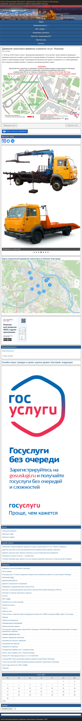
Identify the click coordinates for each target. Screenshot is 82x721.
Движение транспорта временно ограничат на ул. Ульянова (33, 48)
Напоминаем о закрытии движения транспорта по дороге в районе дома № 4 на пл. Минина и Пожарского (34, 546)
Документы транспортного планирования (14, 583)
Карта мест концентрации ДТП (41, 36)
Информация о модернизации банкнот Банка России (18, 587)
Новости (4, 608)
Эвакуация (5, 668)
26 (30, 695)
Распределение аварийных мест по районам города (18, 649)
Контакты (41, 44)
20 (41, 691)
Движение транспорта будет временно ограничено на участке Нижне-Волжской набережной (30, 553)
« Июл (4, 701)
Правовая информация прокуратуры (13, 637)
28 (52, 695)
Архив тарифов (7, 571)
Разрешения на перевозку (10, 646)
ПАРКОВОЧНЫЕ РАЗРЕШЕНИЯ (12, 623)
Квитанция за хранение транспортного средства (16, 593)
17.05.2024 (7, 51)
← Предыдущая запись (9, 125)
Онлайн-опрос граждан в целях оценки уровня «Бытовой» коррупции (37, 362)
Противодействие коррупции (11, 643)
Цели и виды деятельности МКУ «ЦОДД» (15, 665)
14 (52, 688)
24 (7, 695)
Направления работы (8, 605)
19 (30, 691)
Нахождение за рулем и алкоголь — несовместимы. (18, 556)
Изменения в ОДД (7, 534)
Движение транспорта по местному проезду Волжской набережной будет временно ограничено (31, 549)
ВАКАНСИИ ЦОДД (8, 577)
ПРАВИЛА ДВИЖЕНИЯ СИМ (11, 634)
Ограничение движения (9, 531)
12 (30, 688)
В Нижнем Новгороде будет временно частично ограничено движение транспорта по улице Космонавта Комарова (37, 559)
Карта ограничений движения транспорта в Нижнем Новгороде (31, 258)
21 (52, 691)
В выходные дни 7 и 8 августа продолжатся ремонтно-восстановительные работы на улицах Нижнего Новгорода (36, 574)
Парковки (5, 617)
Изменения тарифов (8, 537)
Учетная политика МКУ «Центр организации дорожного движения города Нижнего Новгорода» (30, 662)
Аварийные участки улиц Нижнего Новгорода (16, 568)
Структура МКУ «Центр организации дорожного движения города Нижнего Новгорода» (28, 659)
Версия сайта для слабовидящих (16, 131)
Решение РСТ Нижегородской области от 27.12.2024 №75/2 (20, 656)
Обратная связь (41, 40)
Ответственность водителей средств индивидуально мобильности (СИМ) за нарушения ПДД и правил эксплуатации (37, 614)
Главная (41, 22)
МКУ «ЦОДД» (40, 29)
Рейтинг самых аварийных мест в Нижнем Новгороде (18, 653)
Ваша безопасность (8, 351)
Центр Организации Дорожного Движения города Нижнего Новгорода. (29, 1)
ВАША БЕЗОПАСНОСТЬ (9, 580)
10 (7, 688)
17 (7, 691)
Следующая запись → (73, 125)
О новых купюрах (7, 356)
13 (41, 688)
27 (41, 695)
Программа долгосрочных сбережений (14, 640)
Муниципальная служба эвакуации (12, 602)
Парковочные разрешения (10, 620)
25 (19, 695)
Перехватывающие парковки (11, 626)
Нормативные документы (41, 33)
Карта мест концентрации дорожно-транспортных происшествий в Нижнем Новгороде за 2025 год (32, 590)
